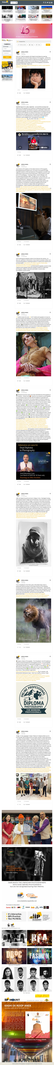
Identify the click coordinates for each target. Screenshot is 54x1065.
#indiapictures (19, 329)
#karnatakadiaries (29, 768)
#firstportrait (42, 514)
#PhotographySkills (32, 426)
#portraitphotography (28, 514)
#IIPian (26, 593)
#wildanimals (19, 596)
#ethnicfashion (41, 330)
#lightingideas (19, 514)
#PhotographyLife (31, 423)
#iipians (46, 186)
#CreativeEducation (41, 421)
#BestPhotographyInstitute (33, 120)
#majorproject (46, 768)
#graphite (36, 514)
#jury (22, 186)
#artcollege (41, 188)
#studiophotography (31, 264)
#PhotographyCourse (21, 120)
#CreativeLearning (27, 677)
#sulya (17, 768)
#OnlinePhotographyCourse (23, 674)
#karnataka (44, 770)
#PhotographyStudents (22, 427)
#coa (27, 513)
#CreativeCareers (20, 129)
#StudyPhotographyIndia (29, 130)
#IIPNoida (42, 129)
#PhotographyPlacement (22, 424)
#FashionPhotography (21, 121)
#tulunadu (48, 767)
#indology (18, 264)
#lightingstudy (19, 516)
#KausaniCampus (33, 424)
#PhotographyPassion (21, 426)
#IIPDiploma (19, 595)
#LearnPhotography (31, 123)
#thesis (40, 768)
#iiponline (34, 680)
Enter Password (6, 51)
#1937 (30, 770)
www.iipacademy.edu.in (21, 118)
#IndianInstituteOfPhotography (23, 126)
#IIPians (24, 123)
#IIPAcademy (42, 118)
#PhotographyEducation (45, 121)
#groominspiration (46, 189)
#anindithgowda (41, 771)
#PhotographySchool (31, 124)
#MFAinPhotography (33, 127)
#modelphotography (36, 263)
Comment (27, 93)
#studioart (44, 513)
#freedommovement (37, 770)
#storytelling (41, 186)
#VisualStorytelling (20, 679)
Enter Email (5, 46)
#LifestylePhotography (32, 121)
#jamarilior (23, 264)
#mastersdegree (20, 770)
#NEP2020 (41, 127)
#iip (23, 189)
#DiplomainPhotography (22, 127)
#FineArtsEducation (21, 124)
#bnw (37, 264)
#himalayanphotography (22, 429)
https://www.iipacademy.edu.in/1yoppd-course (27, 671)
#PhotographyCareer (40, 420)
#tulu (34, 768)
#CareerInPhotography (21, 680)
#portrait (23, 513)
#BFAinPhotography (36, 126)
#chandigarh (32, 513)
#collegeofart (38, 513)
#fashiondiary (44, 263)
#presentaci (47, 188)
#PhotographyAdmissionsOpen (32, 129)
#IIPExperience (45, 595)
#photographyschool (33, 188)
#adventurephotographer (22, 676)
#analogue (18, 513)
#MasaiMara (31, 593)
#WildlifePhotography (39, 593)
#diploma (28, 329)
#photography (39, 327)
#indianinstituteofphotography (30, 186)
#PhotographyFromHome (38, 677)
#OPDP (29, 680)
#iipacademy (19, 189)
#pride (49, 770)
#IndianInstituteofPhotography (33, 596)
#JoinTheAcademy (32, 427)
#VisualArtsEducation (42, 426)
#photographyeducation (22, 188)
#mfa (37, 768)
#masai (24, 596)
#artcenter (39, 189)
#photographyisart (20, 191)
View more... (27, 992)
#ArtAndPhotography (43, 427)
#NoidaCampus (41, 424)
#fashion (45, 327)
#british (26, 770)
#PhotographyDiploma (41, 418)
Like (20, 93)
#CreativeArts (39, 123)
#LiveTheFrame (37, 595)
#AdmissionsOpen (20, 421)
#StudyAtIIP (19, 123)
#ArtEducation (19, 130)
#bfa (24, 329)
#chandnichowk (34, 329)
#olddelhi (47, 330)
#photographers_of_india (30, 189)
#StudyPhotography (41, 423)
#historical (21, 768)
